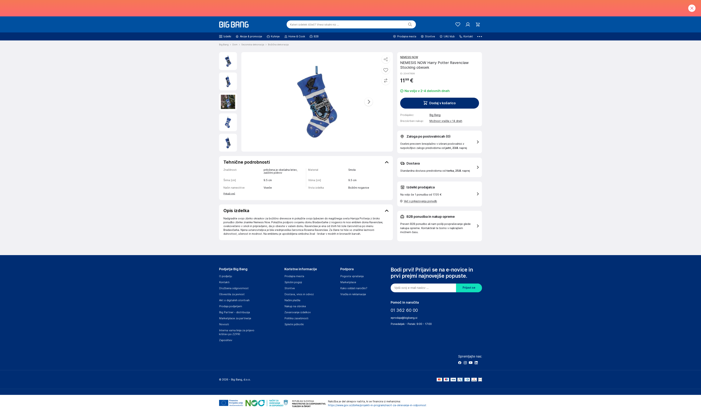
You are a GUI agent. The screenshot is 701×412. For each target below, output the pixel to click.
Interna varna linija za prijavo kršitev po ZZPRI (236, 332)
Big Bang (434, 115)
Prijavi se (469, 287)
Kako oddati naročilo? (353, 288)
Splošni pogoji (293, 282)
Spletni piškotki (294, 324)
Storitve (289, 288)
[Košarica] (478, 24)
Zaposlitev (225, 340)
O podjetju (225, 276)
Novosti (224, 324)
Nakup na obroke (295, 306)
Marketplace (348, 282)
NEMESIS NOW (409, 57)
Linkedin (476, 362)
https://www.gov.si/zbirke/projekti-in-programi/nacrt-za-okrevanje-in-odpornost (377, 405)
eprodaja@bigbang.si (404, 317)
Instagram (465, 362)
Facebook (459, 362)
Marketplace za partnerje (235, 318)
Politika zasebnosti (296, 318)
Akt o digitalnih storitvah (234, 300)
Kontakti (224, 282)
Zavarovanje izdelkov (297, 312)
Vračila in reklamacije (353, 294)
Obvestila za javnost (232, 294)
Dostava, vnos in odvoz (299, 294)
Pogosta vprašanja (352, 276)
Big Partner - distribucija (234, 312)
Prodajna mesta (294, 276)
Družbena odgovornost (234, 288)
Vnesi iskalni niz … (314, 24)
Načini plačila (292, 300)
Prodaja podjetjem (230, 306)
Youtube (470, 362)
